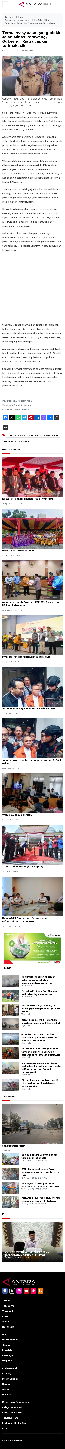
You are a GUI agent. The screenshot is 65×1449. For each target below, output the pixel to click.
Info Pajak (8, 1373)
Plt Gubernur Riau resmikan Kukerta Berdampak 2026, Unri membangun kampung (31, 865)
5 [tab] (41, 1263)
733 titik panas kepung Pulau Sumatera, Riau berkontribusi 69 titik (40, 1172)
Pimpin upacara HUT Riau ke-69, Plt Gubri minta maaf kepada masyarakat (31, 549)
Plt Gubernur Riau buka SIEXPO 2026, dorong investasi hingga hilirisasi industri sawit (30, 655)
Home (11, 17)
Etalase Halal (9, 1368)
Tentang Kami (10, 1418)
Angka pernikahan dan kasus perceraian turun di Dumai (27, 1253)
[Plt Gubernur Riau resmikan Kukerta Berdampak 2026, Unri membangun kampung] (32, 844)
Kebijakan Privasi (12, 1407)
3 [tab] (32, 1263)
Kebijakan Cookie (12, 1412)
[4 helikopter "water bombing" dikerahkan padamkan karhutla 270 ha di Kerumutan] (10, 1038)
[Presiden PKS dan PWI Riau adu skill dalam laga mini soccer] (10, 995)
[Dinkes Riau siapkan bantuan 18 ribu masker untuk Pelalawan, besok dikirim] (10, 1084)
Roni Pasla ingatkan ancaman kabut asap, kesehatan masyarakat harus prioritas (38, 979)
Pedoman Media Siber (15, 1423)
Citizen (6, 1345)
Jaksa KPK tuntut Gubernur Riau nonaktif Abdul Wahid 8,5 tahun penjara (31, 813)
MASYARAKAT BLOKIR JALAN (43, 435)
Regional (7, 1360)
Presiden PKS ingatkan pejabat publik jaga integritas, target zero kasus (40, 1008)
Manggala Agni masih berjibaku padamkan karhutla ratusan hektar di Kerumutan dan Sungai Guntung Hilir (41, 1068)
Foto (5, 1214)
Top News (8, 1096)
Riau (20, 17)
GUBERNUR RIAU (16, 435)
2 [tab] (27, 1263)
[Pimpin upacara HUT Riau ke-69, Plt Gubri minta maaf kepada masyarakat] (32, 528)
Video (5, 1321)
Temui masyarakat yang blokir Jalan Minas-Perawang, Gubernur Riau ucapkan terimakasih (30, 22)
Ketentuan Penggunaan (16, 1402)
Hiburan (6, 1384)
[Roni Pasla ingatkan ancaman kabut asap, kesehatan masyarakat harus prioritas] (10, 981)
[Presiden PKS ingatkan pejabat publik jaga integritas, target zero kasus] (10, 1009)
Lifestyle (7, 1350)
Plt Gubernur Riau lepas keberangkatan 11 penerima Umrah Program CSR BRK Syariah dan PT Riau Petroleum (31, 602)
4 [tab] (37, 1263)
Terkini (6, 1300)
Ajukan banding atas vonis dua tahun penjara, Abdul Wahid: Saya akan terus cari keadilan (30, 707)
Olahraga (7, 1355)
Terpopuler (8, 1311)
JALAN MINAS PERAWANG (17, 442)
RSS (4, 1428)
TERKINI (7, 967)
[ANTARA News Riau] (35, 4)
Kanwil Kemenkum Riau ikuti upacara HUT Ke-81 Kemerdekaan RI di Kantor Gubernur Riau (31, 497)
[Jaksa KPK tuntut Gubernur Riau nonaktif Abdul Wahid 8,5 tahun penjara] (32, 793)
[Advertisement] (32, 287)
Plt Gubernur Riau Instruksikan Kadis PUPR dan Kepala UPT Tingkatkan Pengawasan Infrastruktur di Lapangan (31, 918)
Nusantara (8, 1327)
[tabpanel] (32, 1242)
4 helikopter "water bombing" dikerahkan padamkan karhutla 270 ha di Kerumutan (39, 1037)
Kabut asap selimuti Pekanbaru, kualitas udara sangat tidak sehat (30, 1144)
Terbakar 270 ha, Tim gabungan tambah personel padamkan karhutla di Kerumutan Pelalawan (40, 1051)
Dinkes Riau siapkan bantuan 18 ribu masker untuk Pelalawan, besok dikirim (39, 1083)
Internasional (10, 1339)
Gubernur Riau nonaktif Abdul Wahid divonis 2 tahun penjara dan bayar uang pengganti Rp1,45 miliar (31, 760)
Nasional (7, 1394)
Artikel (6, 1389)
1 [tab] (23, 1263)
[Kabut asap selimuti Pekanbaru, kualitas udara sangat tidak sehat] (10, 1024)
